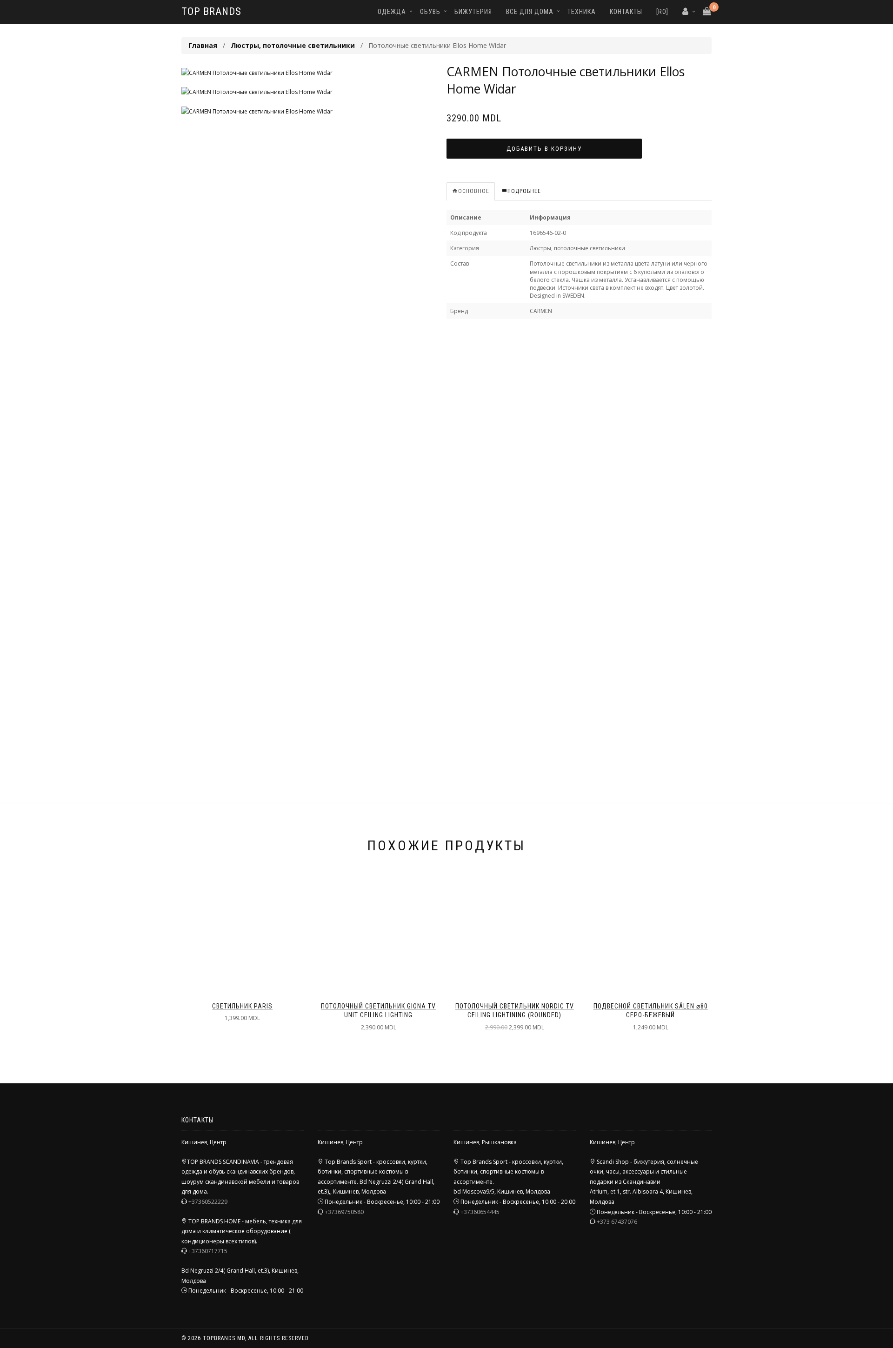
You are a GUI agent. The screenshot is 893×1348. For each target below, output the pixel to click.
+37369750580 (344, 1212)
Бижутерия (473, 11)
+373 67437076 (617, 1222)
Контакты (626, 11)
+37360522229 (207, 1202)
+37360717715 (207, 1251)
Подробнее (524, 191)
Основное (473, 191)
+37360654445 (480, 1212)
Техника (581, 11)
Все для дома (529, 11)
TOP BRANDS (211, 11)
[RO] (662, 11)
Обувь (430, 11)
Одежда (392, 11)
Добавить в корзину (544, 148)
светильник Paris (242, 1006)
